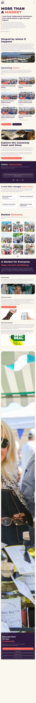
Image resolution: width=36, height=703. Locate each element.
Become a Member (18, 657)
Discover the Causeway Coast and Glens (11, 158)
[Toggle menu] (34, 2)
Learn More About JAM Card (9, 306)
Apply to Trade (17, 124)
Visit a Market (18, 648)
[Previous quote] (13, 180)
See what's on (6, 31)
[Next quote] (23, 180)
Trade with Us (18, 651)
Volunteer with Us (18, 654)
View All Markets (6, 124)
